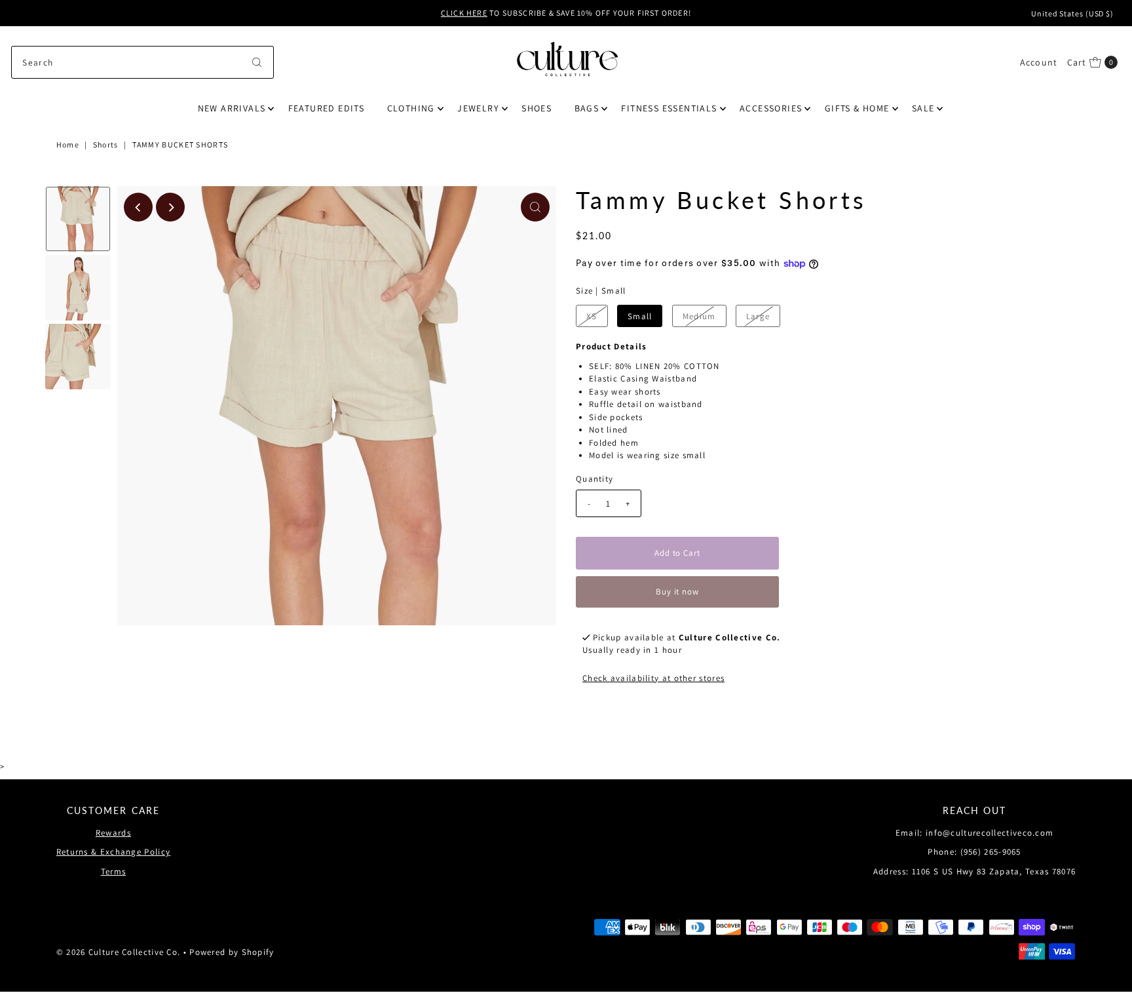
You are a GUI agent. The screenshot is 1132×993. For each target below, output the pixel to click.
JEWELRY (478, 108)
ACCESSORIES (771, 108)
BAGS (587, 108)
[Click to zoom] (535, 207)
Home (67, 144)
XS (591, 316)
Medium (699, 316)
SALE (923, 108)
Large (758, 316)
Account (1039, 62)
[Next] (170, 207)
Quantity (594, 478)
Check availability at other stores (653, 678)
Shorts (106, 144)
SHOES (536, 108)
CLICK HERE (464, 13)
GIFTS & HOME (857, 108)
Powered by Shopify (231, 952)
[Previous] (138, 207)
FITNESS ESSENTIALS (669, 108)
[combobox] (142, 62)
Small (640, 316)
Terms (113, 871)
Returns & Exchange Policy (113, 851)
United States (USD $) (1072, 13)
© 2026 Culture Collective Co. (118, 952)
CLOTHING (411, 108)
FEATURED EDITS (326, 108)
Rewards (113, 832)
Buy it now (678, 591)
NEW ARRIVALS (232, 108)
